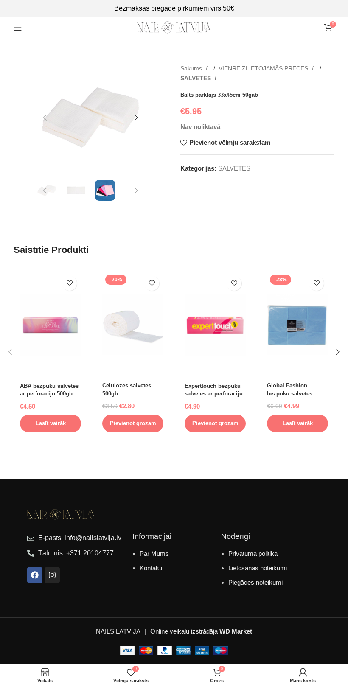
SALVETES (196, 78)
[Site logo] (174, 27)
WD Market (235, 631)
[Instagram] (52, 575)
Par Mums (154, 553)
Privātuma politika (253, 553)
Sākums (192, 68)
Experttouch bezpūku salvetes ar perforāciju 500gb (214, 393)
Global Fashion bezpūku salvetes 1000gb (289, 393)
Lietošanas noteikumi (257, 568)
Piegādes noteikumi (255, 582)
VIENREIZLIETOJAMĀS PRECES (264, 68)
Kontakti (151, 568)
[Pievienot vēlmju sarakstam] (69, 283)
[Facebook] (34, 575)
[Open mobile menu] (17, 27)
